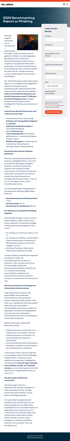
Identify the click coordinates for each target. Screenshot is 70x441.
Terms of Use (39, 437)
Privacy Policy (31, 437)
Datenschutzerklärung (50, 105)
